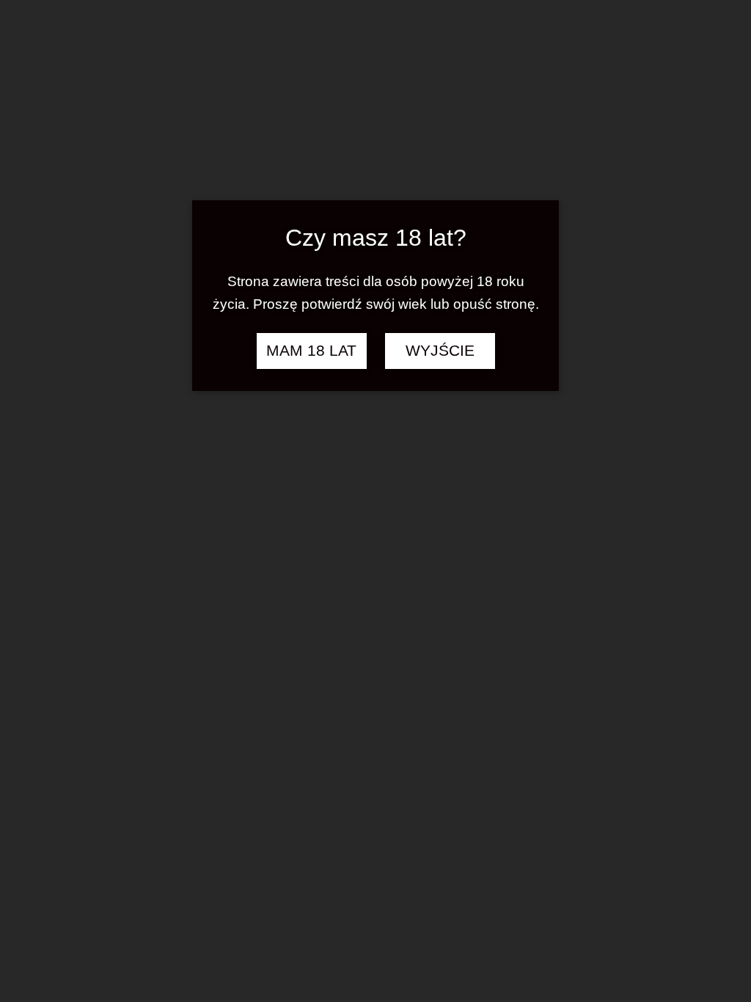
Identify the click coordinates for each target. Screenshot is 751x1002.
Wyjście (440, 350)
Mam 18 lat (311, 350)
